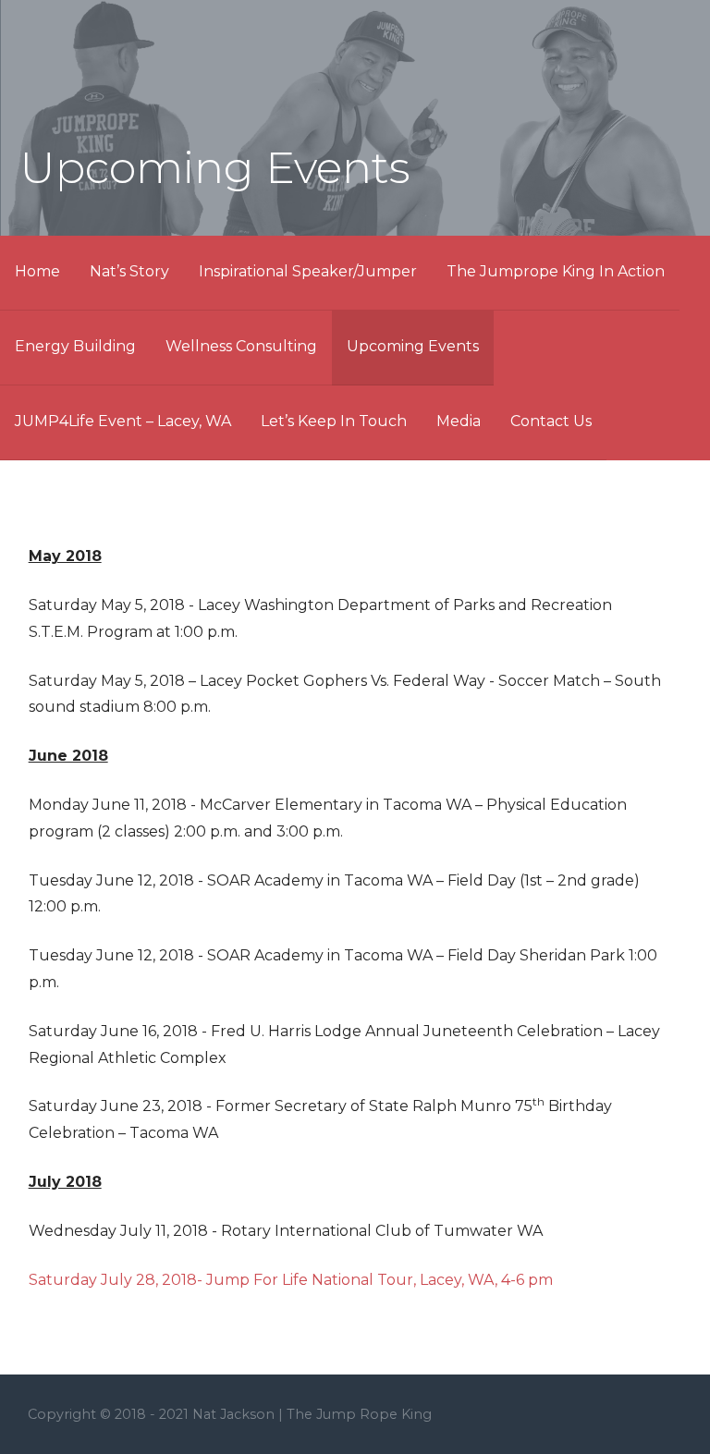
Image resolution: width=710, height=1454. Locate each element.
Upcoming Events (413, 346)
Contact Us (551, 421)
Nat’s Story (129, 271)
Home (37, 271)
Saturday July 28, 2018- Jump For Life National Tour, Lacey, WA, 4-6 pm (291, 1280)
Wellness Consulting (241, 346)
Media (458, 421)
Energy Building (75, 346)
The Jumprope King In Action (556, 271)
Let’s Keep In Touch (334, 421)
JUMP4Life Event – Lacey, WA (123, 421)
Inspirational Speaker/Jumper (308, 271)
